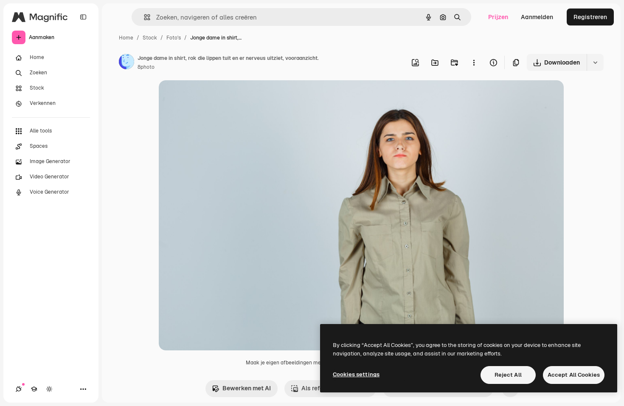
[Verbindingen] (18, 389)
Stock (150, 37)
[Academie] (34, 389)
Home (126, 37)
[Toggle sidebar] (83, 17)
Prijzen (498, 17)
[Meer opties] (473, 62)
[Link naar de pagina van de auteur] (126, 63)
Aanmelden (537, 17)
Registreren (590, 17)
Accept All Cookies (574, 374)
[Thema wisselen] (49, 389)
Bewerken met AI (246, 388)
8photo (146, 67)
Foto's (173, 37)
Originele (214, 97)
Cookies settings (356, 374)
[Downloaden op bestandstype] (595, 62)
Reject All (508, 374)
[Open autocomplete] (143, 17)
